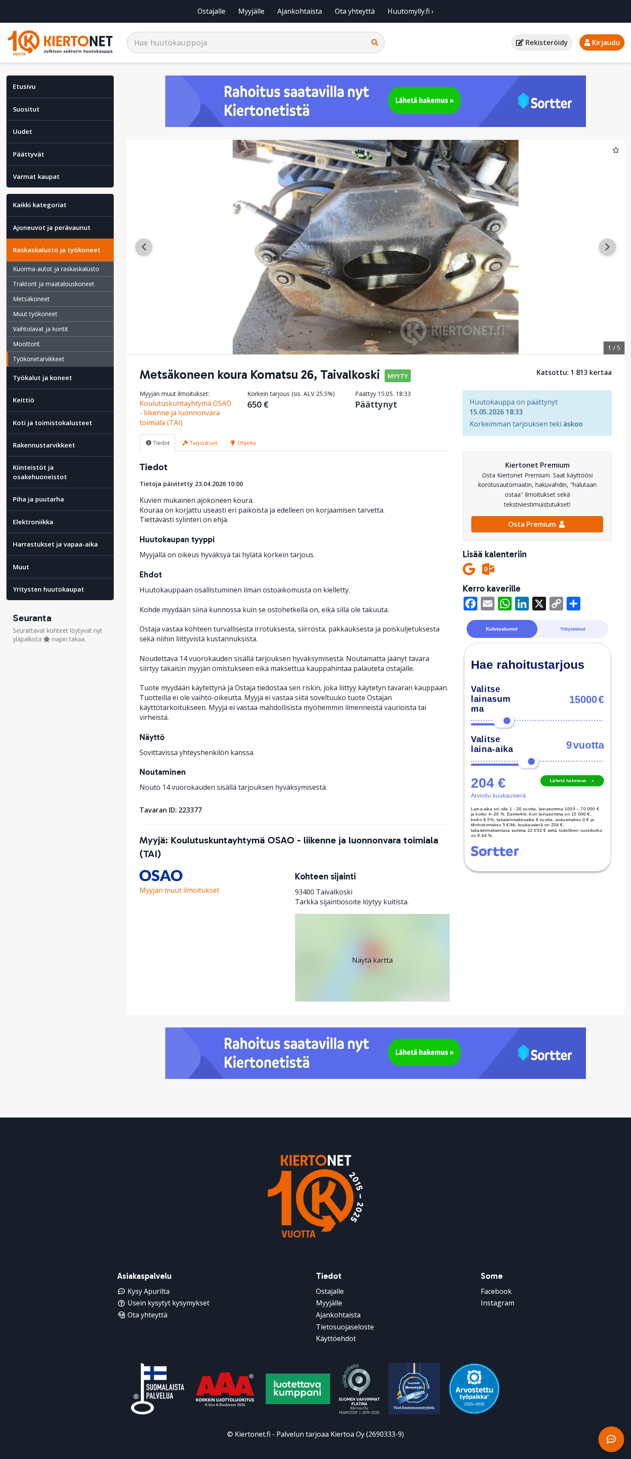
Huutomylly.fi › (411, 11)
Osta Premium (533, 524)
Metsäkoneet (31, 299)
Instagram (497, 1303)
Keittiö (23, 400)
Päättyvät (28, 154)
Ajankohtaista (299, 11)
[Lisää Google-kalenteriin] (469, 569)
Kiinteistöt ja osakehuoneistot (40, 471)
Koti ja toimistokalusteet (52, 422)
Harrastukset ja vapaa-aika (55, 544)
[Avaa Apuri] (611, 1439)
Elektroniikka (33, 521)
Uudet (22, 131)
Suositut (26, 109)
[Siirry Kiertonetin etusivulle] (60, 42)
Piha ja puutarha (38, 499)
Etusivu (24, 86)
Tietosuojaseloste (345, 1327)
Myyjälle (251, 11)
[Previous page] (143, 247)
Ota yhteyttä (355, 11)
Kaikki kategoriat (40, 204)
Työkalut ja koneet (42, 377)
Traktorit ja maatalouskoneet (53, 284)
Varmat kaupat (36, 176)
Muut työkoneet (35, 314)
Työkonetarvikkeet (38, 359)
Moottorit (26, 344)
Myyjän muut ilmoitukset (179, 890)
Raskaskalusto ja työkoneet (56, 249)
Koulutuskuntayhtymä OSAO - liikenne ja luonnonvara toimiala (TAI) (185, 413)
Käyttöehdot (336, 1338)
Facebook (496, 1291)
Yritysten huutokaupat (48, 589)
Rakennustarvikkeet (44, 445)
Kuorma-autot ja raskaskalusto (56, 269)
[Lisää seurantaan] (616, 149)
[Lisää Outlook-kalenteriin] (488, 569)
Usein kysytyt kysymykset (168, 1303)
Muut (21, 566)
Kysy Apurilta (148, 1291)
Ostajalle (211, 11)
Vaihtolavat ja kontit (40, 329)
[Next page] (607, 247)
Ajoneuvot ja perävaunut (52, 227)
